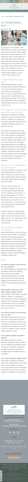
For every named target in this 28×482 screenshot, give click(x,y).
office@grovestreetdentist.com (14, 426)
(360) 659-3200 (19, 253)
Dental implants (5, 47)
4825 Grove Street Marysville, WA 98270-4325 (14, 420)
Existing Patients (14, 457)
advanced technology (17, 237)
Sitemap (17, 469)
